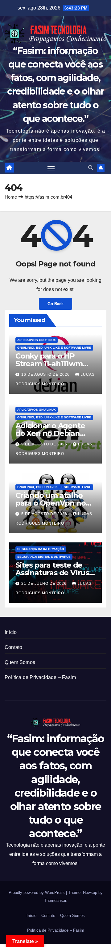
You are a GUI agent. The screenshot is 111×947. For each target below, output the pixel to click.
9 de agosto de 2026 (44, 444)
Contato (13, 647)
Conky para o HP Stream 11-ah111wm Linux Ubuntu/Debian (54, 363)
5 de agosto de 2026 (44, 514)
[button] (90, 167)
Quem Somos (20, 662)
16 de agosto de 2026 (46, 374)
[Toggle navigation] (51, 168)
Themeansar (55, 900)
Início (11, 632)
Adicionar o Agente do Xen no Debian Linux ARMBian (50, 433)
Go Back (55, 303)
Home (11, 197)
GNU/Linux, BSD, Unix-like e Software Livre (54, 347)
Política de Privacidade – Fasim (40, 677)
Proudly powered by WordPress (37, 892)
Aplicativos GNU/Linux (36, 340)
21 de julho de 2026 (44, 583)
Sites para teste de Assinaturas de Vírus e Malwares (55, 573)
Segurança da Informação (40, 549)
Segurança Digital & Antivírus (44, 556)
